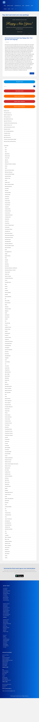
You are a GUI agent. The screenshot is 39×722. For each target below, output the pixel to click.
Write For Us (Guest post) (6, 684)
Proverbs (6, 443)
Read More (32, 73)
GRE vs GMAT (7, 300)
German (6, 286)
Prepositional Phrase (8, 429)
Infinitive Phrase (7, 329)
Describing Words (8, 241)
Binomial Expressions (8, 186)
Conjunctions (7, 219)
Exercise (6, 261)
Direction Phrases (8, 247)
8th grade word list (7, 129)
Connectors (7, 221)
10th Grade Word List (7, 112)
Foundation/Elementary (9, 278)
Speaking (6, 490)
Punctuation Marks (8, 451)
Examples (6, 259)
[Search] (34, 86)
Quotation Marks (7, 453)
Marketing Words (8, 372)
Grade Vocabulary (8, 292)
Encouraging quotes (8, 251)
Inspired (6, 331)
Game (6, 284)
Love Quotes (5, 588)
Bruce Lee (5, 635)
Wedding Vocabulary (8, 541)
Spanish (6, 488)
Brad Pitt (4, 630)
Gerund (6, 288)
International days (8, 345)
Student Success (8, 494)
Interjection (7, 339)
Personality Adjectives (8, 406)
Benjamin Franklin (6, 627)
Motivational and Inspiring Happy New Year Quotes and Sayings (19, 38)
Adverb (6, 166)
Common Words (7, 202)
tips (5, 508)
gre (5, 298)
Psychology (7, 445)
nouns (6, 396)
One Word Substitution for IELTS (9, 127)
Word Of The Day (10, 5)
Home (5, 5)
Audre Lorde (5, 626)
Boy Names (7, 188)
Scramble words (7, 474)
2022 (6, 147)
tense (6, 504)
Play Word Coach (19, 81)
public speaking (7, 447)
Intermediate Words (8, 343)
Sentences (7, 478)
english (6, 253)
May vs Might (7, 374)
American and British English (9, 174)
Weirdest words (7, 543)
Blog (23, 5)
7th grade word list (7, 133)
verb (5, 531)
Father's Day (7, 274)
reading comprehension (9, 457)
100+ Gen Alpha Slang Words (9, 131)
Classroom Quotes (6, 610)
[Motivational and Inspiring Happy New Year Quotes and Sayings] (19, 26)
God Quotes (5, 594)
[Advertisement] (19, 710)
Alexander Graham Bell (7, 623)
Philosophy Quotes (6, 593)
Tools (6, 510)
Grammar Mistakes (8, 296)
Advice (6, 168)
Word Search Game (19, 90)
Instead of (6, 335)
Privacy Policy (4, 685)
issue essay (7, 353)
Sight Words (7, 480)
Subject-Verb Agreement (9, 498)
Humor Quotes (5, 592)
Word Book (27, 5)
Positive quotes (7, 414)
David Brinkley (5, 644)
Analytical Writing (8, 176)
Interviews (6, 351)
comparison (7, 206)
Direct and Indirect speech (9, 245)
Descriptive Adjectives (9, 243)
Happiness (6, 310)
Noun (6, 394)
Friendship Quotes (8, 282)
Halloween (6, 306)
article (6, 180)
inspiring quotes (7, 333)
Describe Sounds (8, 239)
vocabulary (7, 535)
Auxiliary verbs (7, 182)
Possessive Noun (8, 421)
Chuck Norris (5, 641)
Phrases (6, 412)
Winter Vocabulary (8, 545)
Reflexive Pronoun (8, 461)
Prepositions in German (9, 433)
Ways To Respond (8, 537)
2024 (6, 151)
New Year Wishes (8, 392)
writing (6, 555)
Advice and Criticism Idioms (9, 170)
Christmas (6, 190)
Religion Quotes (6, 611)
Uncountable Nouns (8, 525)
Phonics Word (7, 408)
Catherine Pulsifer (6, 639)
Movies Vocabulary (8, 388)
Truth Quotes (5, 596)
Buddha (4, 636)
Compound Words (8, 210)
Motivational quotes (8, 386)
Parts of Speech (7, 402)
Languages (7, 357)
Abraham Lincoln (6, 619)
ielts (5, 321)
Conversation (7, 227)
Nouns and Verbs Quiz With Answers (10, 141)
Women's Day (7, 547)
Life (5, 363)
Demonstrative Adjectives (9, 235)
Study (6, 496)
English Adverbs (5, 678)
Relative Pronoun (8, 465)
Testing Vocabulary (8, 506)
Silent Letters (7, 482)
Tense (3, 676)
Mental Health (7, 376)
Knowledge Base (8, 355)
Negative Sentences (8, 390)
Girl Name (6, 290)
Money (6, 382)
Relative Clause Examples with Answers (11, 463)
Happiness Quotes (6, 603)
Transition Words (8, 512)
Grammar (6, 294)
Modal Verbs (7, 380)
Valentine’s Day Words (8, 529)
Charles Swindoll (6, 640)
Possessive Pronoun (8, 423)
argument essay (7, 178)
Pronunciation (7, 439)
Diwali (6, 249)
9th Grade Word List (7, 116)
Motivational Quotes (6, 614)
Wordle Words (7, 551)
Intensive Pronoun (8, 337)
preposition (7, 427)
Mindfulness (7, 378)
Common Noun (7, 200)
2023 (6, 149)
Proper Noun (7, 441)
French (6, 280)
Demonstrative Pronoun (9, 237)
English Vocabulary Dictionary (7, 660)
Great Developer (7, 302)
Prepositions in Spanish (9, 435)
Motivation (7, 384)
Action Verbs (7, 157)
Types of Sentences (8, 518)
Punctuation (7, 449)
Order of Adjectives (8, 400)
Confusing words (7, 217)
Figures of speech (8, 276)
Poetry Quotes (5, 598)
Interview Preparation (8, 349)
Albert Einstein (5, 622)
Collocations (7, 196)
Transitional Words (8, 514)
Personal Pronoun (8, 404)
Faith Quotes (5, 606)
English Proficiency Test (8, 125)
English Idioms (4, 664)
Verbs (6, 533)
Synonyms (6, 502)
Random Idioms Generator (19, 101)
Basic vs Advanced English (9, 184)
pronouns (6, 437)
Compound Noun (7, 208)
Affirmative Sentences (8, 172)
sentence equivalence (8, 476)
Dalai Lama (5, 643)
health (6, 312)
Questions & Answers (6, 657)
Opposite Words (7, 398)
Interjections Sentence (9, 341)
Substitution (7, 500)
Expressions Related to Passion (10, 270)
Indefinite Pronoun (8, 327)
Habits (6, 304)
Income (6, 325)
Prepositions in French (8, 431)
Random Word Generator (19, 96)
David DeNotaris (6, 645)
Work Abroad (7, 553)
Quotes (6, 455)
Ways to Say (7, 539)
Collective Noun (7, 194)
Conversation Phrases (8, 229)
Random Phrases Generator (19, 106)
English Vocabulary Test (8, 114)
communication (7, 204)
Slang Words (7, 484)
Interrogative (7, 347)
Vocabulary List (18, 5)
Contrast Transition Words (9, 225)
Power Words (7, 425)
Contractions (7, 223)
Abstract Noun (7, 155)
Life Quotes (5, 589)
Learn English (4, 665)
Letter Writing (7, 361)
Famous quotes (7, 272)
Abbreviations (7, 153)
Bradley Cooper (5, 631)
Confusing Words (5, 672)
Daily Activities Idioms (8, 233)
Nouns (3, 656)
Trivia (6, 516)
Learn (6, 359)
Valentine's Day (7, 527)
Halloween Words (8, 308)
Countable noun (7, 231)
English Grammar (7, 255)
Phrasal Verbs (7, 410)
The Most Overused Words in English (10, 139)
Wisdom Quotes (6, 597)
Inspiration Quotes (6, 607)
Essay (6, 257)
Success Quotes (6, 615)
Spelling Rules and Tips (9, 492)
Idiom (32, 5)
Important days (7, 323)
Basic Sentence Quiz (7, 137)
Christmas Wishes (8, 192)
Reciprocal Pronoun (8, 459)
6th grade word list (7, 135)
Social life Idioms (8, 486)
